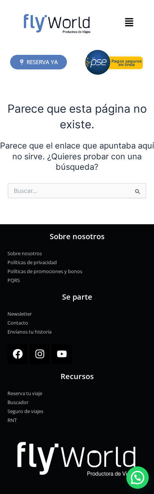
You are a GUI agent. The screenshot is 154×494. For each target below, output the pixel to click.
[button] (129, 23)
